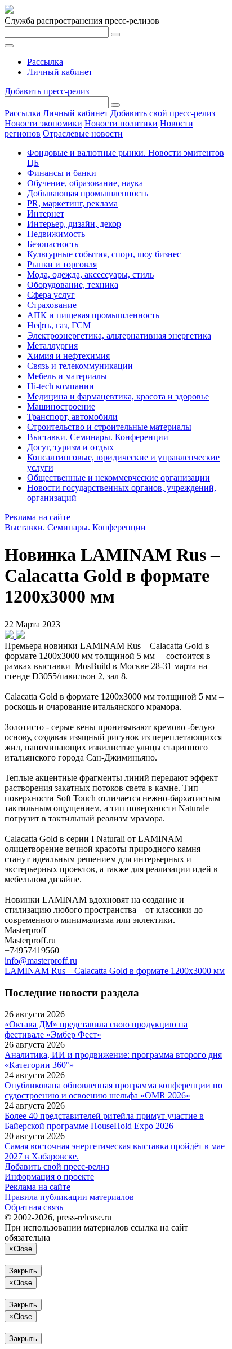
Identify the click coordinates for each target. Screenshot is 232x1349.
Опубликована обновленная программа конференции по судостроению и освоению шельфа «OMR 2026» (113, 1090)
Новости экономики (43, 123)
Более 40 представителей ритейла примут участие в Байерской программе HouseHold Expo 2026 (104, 1121)
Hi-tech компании (60, 386)
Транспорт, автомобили (72, 416)
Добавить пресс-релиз (47, 91)
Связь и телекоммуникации (80, 366)
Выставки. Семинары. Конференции (97, 437)
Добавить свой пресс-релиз (162, 113)
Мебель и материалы (67, 376)
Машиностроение (61, 406)
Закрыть (23, 1271)
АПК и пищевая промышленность (93, 315)
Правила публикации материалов (69, 1197)
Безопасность (52, 244)
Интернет (45, 213)
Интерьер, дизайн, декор (74, 224)
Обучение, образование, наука (85, 183)
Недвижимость (56, 234)
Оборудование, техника (72, 284)
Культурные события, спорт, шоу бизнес (104, 254)
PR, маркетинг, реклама (72, 203)
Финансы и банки (61, 173)
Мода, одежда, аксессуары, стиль (90, 274)
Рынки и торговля (62, 264)
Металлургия (52, 345)
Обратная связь (34, 1207)
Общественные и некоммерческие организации (118, 477)
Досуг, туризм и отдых (70, 447)
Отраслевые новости (83, 133)
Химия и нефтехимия (68, 356)
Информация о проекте (49, 1176)
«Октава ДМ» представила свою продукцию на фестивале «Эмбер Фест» (96, 1029)
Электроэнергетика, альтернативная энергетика (119, 335)
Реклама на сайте (37, 517)
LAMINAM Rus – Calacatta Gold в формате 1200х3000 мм (115, 971)
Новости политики (121, 123)
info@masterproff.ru (41, 960)
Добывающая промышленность (87, 193)
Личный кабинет (59, 72)
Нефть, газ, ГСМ (59, 325)
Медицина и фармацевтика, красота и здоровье (118, 396)
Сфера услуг (51, 295)
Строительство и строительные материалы (109, 427)
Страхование (52, 305)
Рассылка (45, 62)
